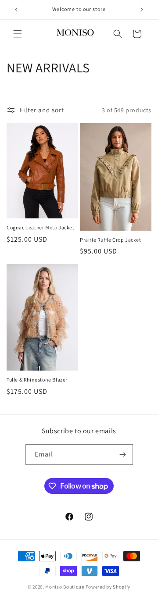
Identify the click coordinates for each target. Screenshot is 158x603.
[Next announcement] (141, 9)
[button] (17, 33)
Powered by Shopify (108, 587)
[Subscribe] (123, 454)
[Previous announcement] (16, 9)
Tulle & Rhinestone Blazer (37, 379)
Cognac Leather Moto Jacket (41, 227)
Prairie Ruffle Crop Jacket (110, 239)
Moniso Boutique (64, 587)
